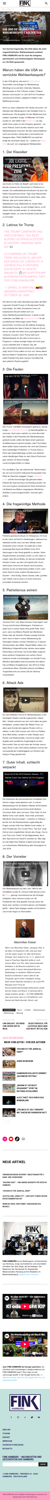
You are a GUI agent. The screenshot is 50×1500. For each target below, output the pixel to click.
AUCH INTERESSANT (13, 1037)
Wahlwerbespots (39, 1010)
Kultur (20, 25)
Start (3, 9)
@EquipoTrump (34, 273)
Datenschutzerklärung (13, 1445)
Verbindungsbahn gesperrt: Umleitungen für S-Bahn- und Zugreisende (23, 1176)
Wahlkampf (31, 120)
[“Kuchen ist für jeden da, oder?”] (9, 1052)
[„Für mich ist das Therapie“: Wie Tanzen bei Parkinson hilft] (9, 1112)
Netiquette (7, 1449)
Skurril (19, 1010)
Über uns (6, 1430)
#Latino (9, 239)
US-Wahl (26, 25)
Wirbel (8, 895)
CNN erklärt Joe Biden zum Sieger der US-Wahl (13, 1026)
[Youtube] (38, 1417)
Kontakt (6, 1437)
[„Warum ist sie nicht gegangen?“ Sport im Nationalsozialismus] (9, 1088)
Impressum (7, 1441)
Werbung (19, 1013)
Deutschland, (34, 81)
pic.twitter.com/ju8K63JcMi (24, 278)
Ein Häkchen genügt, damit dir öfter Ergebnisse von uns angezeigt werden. (24, 1377)
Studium (6, 1433)
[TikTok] (25, 1417)
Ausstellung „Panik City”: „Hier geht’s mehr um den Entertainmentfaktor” (25, 1197)
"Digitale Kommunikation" (29, 1274)
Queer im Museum (25, 1061)
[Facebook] (11, 1417)
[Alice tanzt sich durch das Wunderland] (9, 1100)
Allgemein (10, 9)
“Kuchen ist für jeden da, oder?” (17, 1191)
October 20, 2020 (16, 295)
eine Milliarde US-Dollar (18, 430)
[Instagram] (18, 1417)
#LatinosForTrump (18, 276)
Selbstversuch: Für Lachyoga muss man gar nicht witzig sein (36, 1026)
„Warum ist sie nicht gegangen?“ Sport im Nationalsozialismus (27, 1088)
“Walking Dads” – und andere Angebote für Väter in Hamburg (25, 1183)
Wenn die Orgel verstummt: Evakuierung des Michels (22, 1205)
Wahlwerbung (9, 1013)
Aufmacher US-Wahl (9, 25)
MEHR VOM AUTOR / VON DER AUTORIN (24, 1042)
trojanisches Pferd (31, 318)
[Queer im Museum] (9, 1064)
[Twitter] (31, 1417)
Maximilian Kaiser (13, 40)
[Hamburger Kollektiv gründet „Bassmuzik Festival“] (9, 1076)
